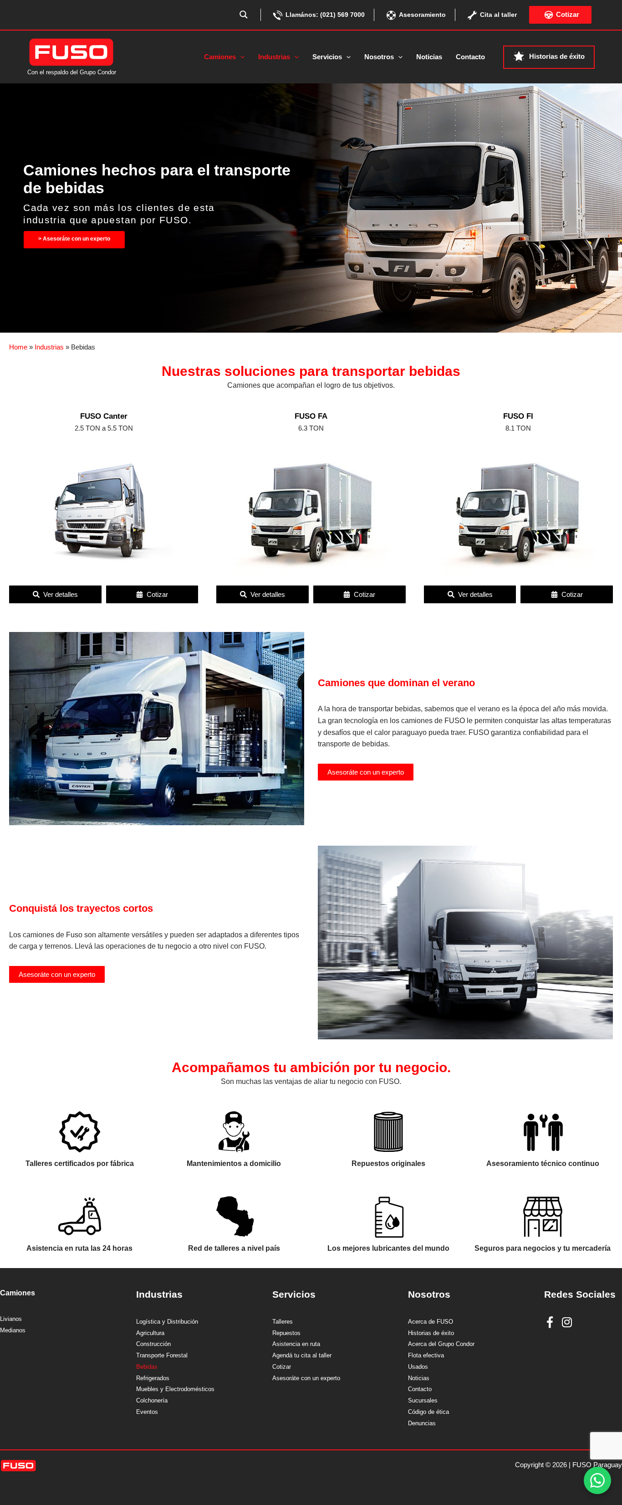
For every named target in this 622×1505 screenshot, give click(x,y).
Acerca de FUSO (430, 1322)
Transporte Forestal (162, 1355)
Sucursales (423, 1400)
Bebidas (147, 1367)
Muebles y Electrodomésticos (175, 1389)
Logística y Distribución (167, 1322)
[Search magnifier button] (243, 14)
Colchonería (152, 1400)
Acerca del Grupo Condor (441, 1344)
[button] (240, 57)
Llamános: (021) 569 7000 (325, 14)
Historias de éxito (431, 1333)
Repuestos (286, 1333)
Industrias (49, 347)
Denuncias (422, 1423)
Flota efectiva (426, 1355)
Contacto (420, 1389)
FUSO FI (518, 416)
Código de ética (428, 1412)
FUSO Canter (103, 416)
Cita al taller (498, 14)
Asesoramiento (422, 14)
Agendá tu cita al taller (301, 1355)
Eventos (147, 1412)
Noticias (418, 1378)
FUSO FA (311, 416)
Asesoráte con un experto (365, 772)
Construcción (153, 1344)
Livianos (11, 1319)
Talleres (282, 1322)
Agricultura (150, 1333)
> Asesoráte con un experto (74, 239)
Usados (418, 1367)
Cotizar (281, 1367)
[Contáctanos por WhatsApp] (597, 1480)
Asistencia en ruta (296, 1344)
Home (18, 347)
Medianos (12, 1330)
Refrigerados (152, 1378)
